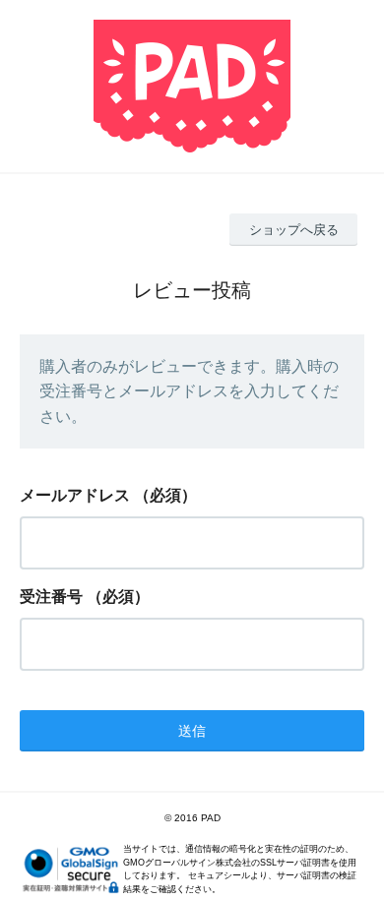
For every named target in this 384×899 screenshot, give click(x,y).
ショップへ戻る (294, 229)
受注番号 (51, 596)
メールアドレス (75, 495)
